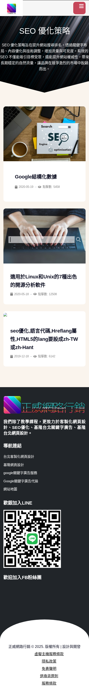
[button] (79, 8)
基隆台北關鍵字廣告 (53, 427)
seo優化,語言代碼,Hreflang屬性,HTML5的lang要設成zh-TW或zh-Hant (44, 339)
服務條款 (49, 683)
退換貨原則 (49, 676)
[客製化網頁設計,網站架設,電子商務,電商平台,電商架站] (11, 8)
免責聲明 (49, 668)
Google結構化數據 (36, 177)
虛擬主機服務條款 (49, 654)
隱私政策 (49, 661)
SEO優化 (21, 427)
